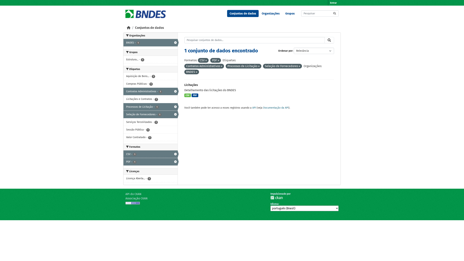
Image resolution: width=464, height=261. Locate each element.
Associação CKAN (136, 198)
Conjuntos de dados (243, 13)
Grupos (290, 13)
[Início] (128, 28)
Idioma (274, 204)
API (254, 107)
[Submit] (334, 13)
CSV (187, 95)
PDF (195, 95)
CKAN (276, 198)
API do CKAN (133, 194)
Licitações (191, 85)
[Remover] (206, 60)
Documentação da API (276, 107)
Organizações (271, 13)
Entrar (333, 2)
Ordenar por (285, 50)
